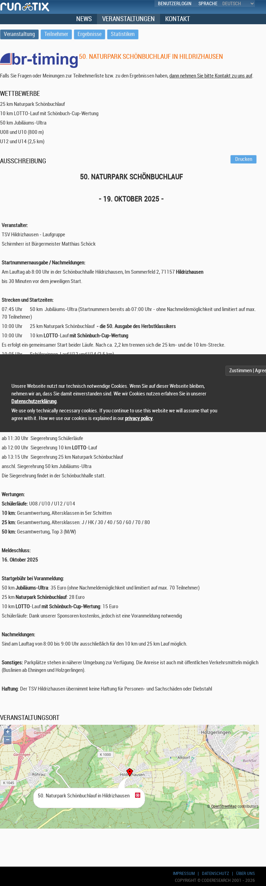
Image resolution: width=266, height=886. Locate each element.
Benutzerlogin (175, 3)
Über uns (245, 873)
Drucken (243, 159)
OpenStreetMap (224, 806)
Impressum (184, 873)
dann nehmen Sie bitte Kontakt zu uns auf (210, 76)
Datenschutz (215, 873)
